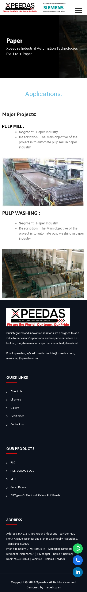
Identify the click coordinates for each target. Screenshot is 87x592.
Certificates (17, 416)
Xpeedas (42, 582)
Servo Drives (18, 487)
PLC (13, 462)
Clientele (16, 399)
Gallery (15, 407)
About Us (16, 391)
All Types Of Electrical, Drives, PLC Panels (35, 495)
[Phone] (78, 560)
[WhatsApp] (78, 548)
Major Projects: (19, 114)
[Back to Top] (78, 585)
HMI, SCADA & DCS (22, 470)
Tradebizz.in (52, 587)
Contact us (17, 424)
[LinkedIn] (78, 572)
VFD (13, 479)
